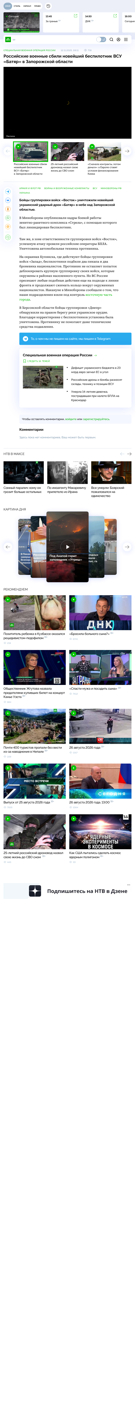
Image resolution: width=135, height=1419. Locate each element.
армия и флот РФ (30, 188)
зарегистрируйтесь (96, 419)
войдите (70, 419)
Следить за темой (38, 361)
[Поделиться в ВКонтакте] (8, 200)
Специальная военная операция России (30, 50)
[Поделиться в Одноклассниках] (8, 209)
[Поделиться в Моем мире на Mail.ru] (8, 226)
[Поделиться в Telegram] (8, 191)
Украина (24, 193)
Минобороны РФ (111, 188)
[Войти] (118, 39)
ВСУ (95, 188)
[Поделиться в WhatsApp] (8, 217)
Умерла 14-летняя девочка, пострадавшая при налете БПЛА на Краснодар (95, 396)
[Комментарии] (8, 237)
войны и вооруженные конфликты (66, 188)
